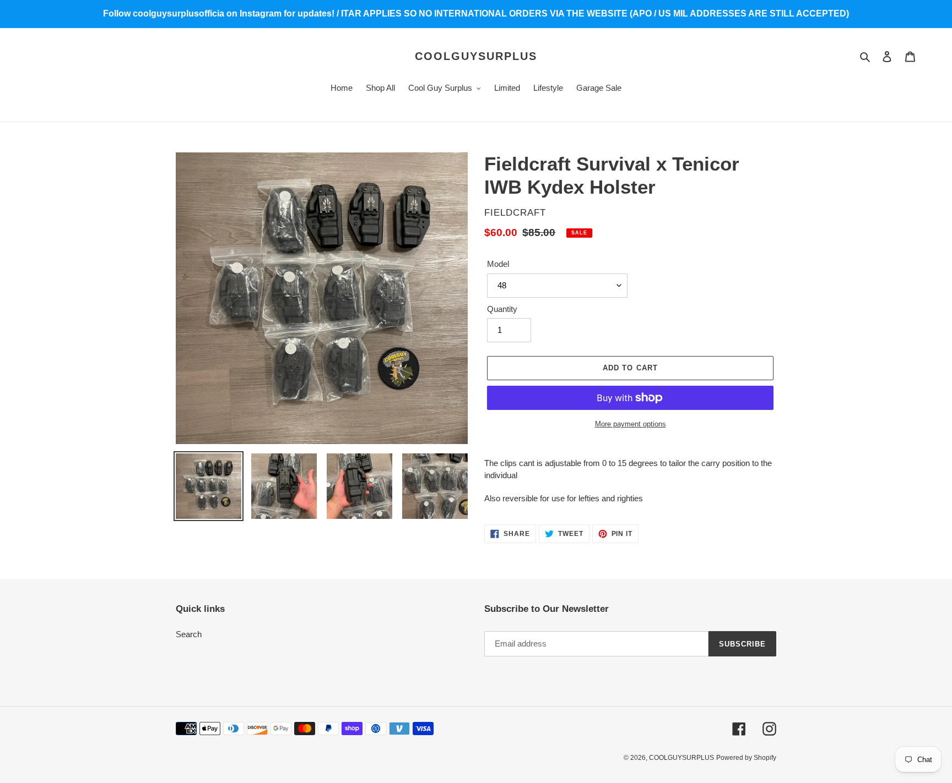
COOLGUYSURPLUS (476, 56)
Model (498, 264)
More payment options (630, 424)
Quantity (502, 309)
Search (189, 634)
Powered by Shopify (746, 758)
